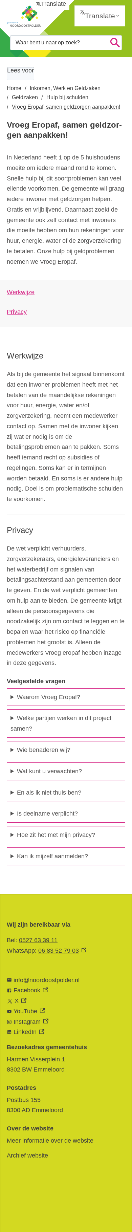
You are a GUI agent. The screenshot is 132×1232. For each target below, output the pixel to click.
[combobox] (66, 42)
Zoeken (115, 42)
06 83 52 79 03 (62, 950)
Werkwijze (21, 292)
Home (14, 88)
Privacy (17, 311)
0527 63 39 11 (38, 940)
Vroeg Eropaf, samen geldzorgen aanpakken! (66, 107)
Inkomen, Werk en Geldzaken (65, 88)
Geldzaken (25, 97)
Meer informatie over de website (50, 1140)
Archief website (27, 1155)
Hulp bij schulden (67, 97)
